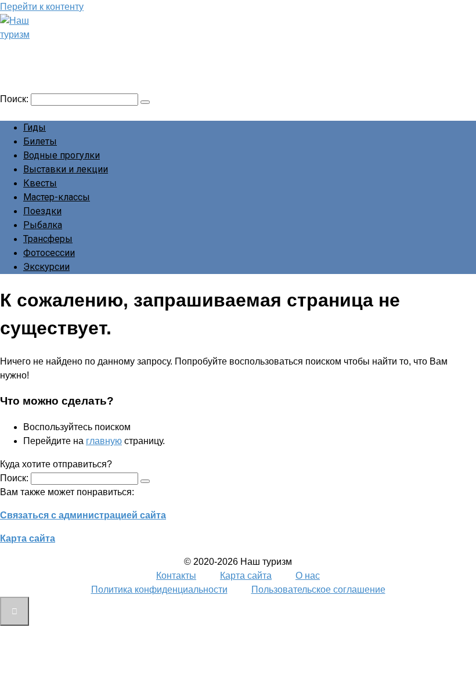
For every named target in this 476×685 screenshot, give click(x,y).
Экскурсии (46, 266)
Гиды (34, 127)
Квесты (40, 183)
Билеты (40, 141)
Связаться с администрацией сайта (83, 515)
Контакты (176, 576)
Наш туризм (54, 50)
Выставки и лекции (65, 169)
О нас (307, 576)
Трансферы (48, 238)
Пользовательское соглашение (318, 589)
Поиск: (15, 99)
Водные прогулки (61, 155)
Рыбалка (42, 224)
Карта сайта (27, 538)
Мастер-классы (56, 197)
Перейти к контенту (42, 7)
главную (104, 441)
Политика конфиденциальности (159, 589)
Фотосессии (49, 252)
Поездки (42, 211)
